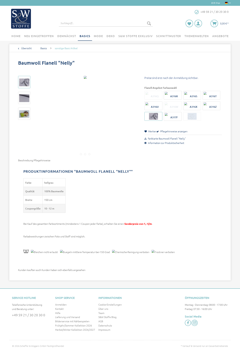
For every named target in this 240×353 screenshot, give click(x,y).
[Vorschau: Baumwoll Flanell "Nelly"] (24, 82)
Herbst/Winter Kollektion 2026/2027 (75, 329)
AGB (100, 321)
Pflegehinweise (42, 160)
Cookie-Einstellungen (110, 304)
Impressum (104, 329)
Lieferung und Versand (67, 317)
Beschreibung (25, 160)
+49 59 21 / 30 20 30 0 (28, 315)
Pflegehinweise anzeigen (173, 131)
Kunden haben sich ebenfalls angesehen (63, 270)
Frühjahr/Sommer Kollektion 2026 (73, 325)
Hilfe (57, 313)
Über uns (103, 308)
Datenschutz (105, 325)
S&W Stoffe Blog (107, 317)
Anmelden (61, 304)
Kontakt (59, 308)
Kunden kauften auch (29, 270)
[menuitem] (106, 25)
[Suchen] (149, 23)
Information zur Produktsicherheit (165, 143)
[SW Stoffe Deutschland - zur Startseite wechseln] (21, 19)
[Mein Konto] (198, 23)
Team (101, 313)
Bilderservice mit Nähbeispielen (72, 321)
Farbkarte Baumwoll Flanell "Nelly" (166, 138)
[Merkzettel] (189, 23)
